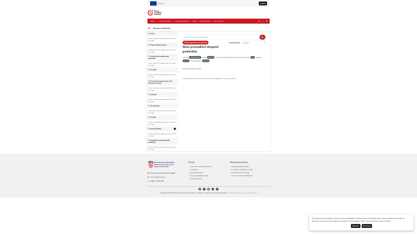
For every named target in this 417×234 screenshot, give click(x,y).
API (214, 78)
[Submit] (262, 37)
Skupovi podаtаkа (161, 28)
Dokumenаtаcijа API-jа (229, 78)
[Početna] (149, 28)
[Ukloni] (199, 57)
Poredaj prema (234, 43)
